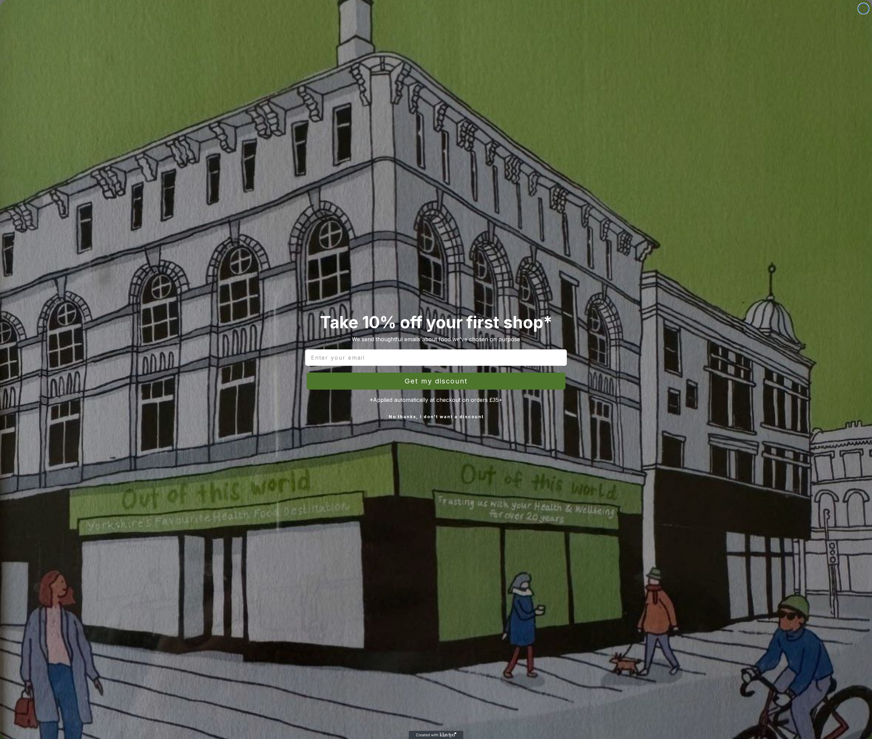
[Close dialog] (863, 8)
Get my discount (436, 381)
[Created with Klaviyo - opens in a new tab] (436, 735)
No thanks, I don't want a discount (436, 416)
